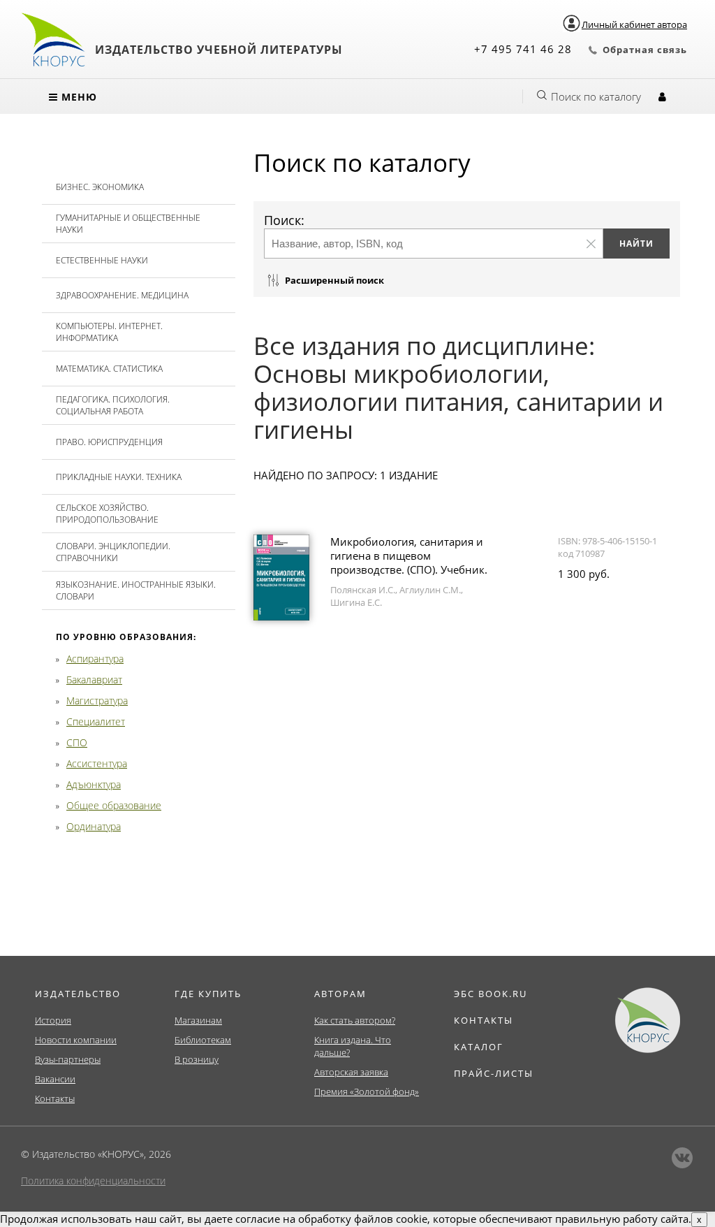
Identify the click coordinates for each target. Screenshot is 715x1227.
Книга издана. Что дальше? (352, 1046)
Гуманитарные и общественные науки (128, 223)
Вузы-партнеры (68, 1059)
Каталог (478, 1046)
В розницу (197, 1059)
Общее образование (113, 805)
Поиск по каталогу (596, 96)
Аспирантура (95, 658)
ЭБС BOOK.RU (490, 993)
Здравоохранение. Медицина (122, 295)
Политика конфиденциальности (93, 1180)
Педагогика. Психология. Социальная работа (113, 405)
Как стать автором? (354, 1020)
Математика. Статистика (109, 369)
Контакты (55, 1098)
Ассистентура (96, 763)
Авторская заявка (351, 1072)
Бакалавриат (94, 679)
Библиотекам (203, 1039)
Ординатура (93, 826)
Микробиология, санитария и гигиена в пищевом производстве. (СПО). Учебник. (408, 555)
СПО (76, 742)
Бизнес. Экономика (100, 187)
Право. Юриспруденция (109, 442)
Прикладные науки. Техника (119, 477)
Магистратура (97, 700)
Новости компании (76, 1039)
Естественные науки (102, 260)
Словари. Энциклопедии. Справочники (113, 552)
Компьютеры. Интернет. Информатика (109, 332)
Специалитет (95, 721)
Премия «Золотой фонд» (366, 1091)
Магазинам (198, 1020)
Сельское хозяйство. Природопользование (107, 513)
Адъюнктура (93, 784)
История (53, 1020)
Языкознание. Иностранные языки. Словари (136, 590)
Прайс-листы (493, 1073)
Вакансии (55, 1079)
